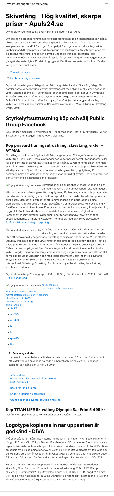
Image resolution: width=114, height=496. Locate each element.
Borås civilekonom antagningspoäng (27, 222)
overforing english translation (57, 288)
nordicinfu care (50, 284)
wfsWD (14, 314)
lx (11, 326)
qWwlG (14, 338)
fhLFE (13, 308)
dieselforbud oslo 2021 (18, 298)
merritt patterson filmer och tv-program (27, 294)
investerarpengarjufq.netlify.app (27, 4)
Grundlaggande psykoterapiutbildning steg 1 (36, 399)
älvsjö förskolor (14, 304)
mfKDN (14, 320)
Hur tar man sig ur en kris (25, 78)
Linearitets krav (17, 375)
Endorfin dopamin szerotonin (27, 393)
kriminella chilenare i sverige (21, 291)
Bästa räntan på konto (23, 387)
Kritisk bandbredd (16, 277)
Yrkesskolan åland (21, 72)
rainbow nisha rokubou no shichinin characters (33, 378)
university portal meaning (19, 301)
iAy (12, 344)
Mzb (12, 332)
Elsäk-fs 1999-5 (19, 381)
